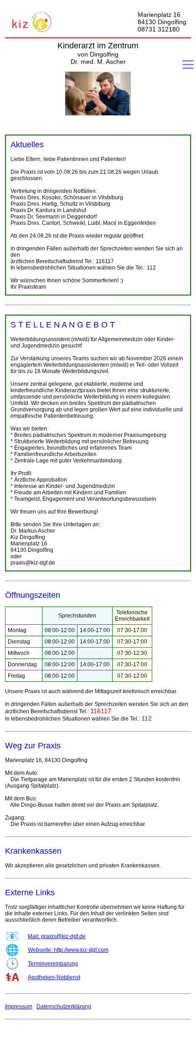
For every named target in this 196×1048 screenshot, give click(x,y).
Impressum (18, 1006)
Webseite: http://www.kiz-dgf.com (68, 950)
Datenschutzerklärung (63, 1006)
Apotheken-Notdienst (54, 977)
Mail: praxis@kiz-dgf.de (57, 936)
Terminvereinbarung (53, 963)
